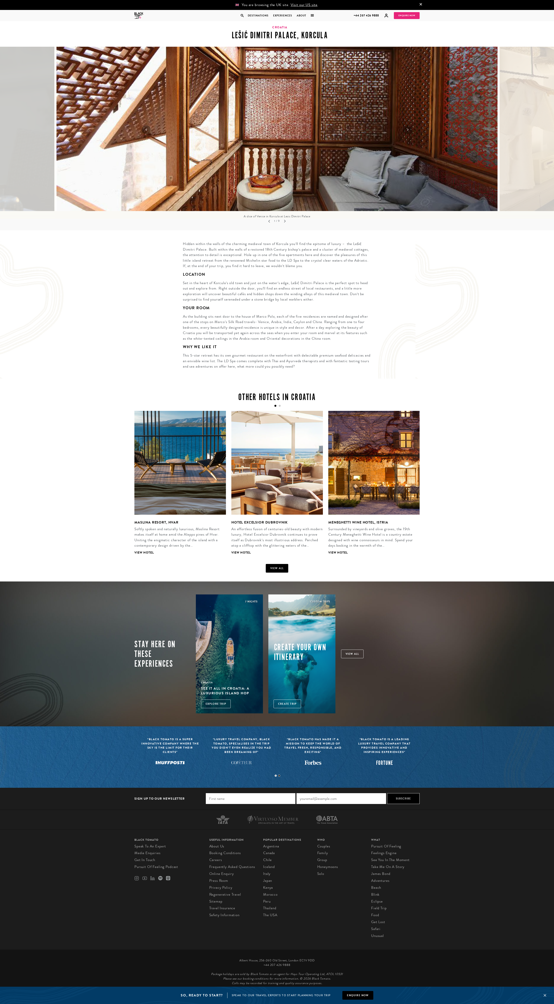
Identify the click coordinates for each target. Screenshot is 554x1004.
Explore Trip (216, 704)
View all (277, 568)
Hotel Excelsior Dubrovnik (259, 522)
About (301, 16)
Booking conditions (225, 853)
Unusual (377, 935)
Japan (267, 880)
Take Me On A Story (387, 866)
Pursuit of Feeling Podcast (156, 866)
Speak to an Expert (150, 846)
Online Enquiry (221, 873)
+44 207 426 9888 (366, 15)
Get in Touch (144, 860)
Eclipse (377, 901)
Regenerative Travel (225, 894)
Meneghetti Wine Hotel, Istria (358, 522)
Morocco (270, 894)
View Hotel (144, 552)
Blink (375, 894)
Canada (269, 853)
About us (216, 846)
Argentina (271, 846)
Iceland (269, 866)
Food (375, 915)
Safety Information (224, 915)
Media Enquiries (147, 853)
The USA (270, 915)
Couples (323, 846)
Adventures (380, 880)
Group (322, 860)
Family (322, 853)
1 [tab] (276, 776)
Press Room (218, 880)
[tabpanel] (177, 486)
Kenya (268, 887)
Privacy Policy (220, 887)
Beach (376, 887)
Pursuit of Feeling (386, 846)
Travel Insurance (222, 908)
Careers (215, 860)
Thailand (269, 908)
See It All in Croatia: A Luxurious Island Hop (225, 691)
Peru (267, 901)
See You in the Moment (390, 860)
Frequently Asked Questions (232, 866)
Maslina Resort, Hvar (156, 522)
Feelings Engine (384, 853)
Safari (375, 929)
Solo (320, 873)
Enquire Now (406, 15)
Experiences (282, 16)
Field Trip (379, 908)
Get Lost (378, 922)
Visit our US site (304, 5)
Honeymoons (327, 866)
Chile (267, 860)
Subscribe (403, 799)
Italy (267, 873)
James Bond (380, 873)
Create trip (287, 704)
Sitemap (215, 901)
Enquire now (358, 995)
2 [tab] (279, 776)
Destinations (258, 16)
